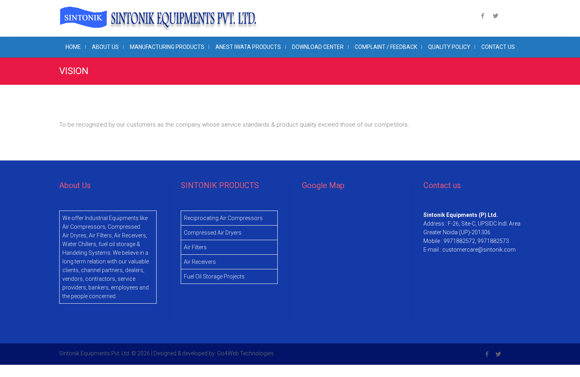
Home (73, 47)
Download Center (318, 47)
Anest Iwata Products (248, 47)
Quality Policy (449, 47)
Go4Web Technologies (245, 353)
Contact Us (498, 47)
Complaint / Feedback (386, 47)
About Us (105, 47)
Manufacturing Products (167, 47)
